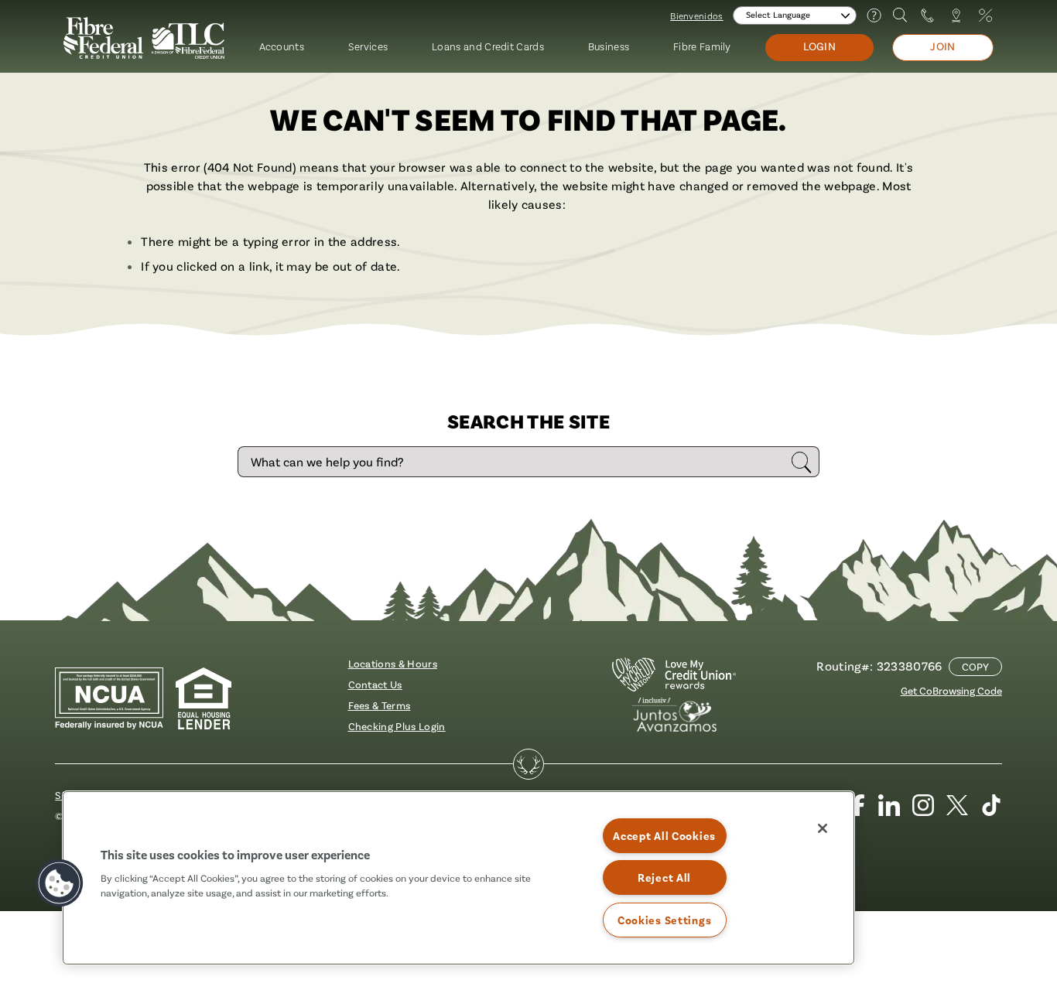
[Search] (900, 15)
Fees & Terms (379, 705)
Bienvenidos (696, 15)
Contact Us (375, 684)
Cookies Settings (664, 920)
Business (609, 46)
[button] (59, 883)
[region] (458, 877)
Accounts (282, 46)
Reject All (664, 877)
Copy (975, 666)
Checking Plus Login (397, 725)
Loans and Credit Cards (488, 46)
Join (943, 46)
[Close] (823, 828)
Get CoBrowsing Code (951, 690)
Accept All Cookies (664, 835)
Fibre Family (702, 46)
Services (368, 46)
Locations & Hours (392, 663)
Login (819, 46)
